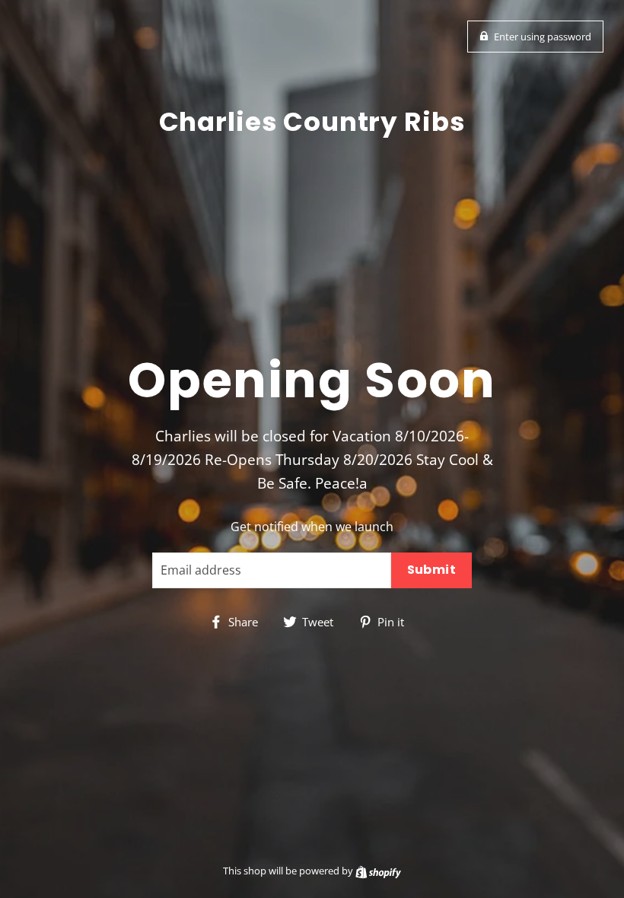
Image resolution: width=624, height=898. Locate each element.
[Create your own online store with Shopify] (378, 870)
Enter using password (542, 36)
